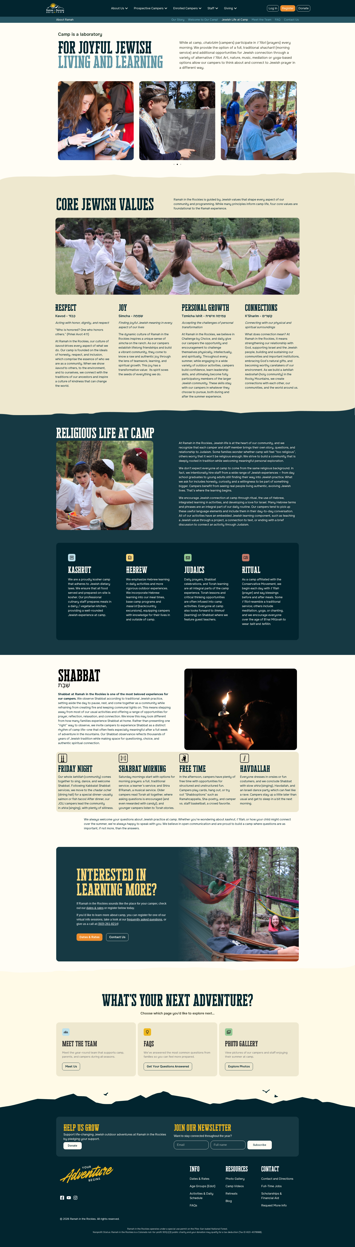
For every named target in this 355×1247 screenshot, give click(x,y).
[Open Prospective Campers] (165, 8)
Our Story (177, 19)
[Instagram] (75, 1197)
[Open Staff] (216, 8)
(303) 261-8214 (108, 923)
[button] (58, 119)
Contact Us (291, 19)
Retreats (231, 1193)
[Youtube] (69, 1197)
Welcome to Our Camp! (203, 19)
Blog (229, 1201)
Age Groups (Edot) (202, 1186)
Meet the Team (261, 19)
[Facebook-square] (62, 1197)
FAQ (277, 19)
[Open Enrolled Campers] (200, 8)
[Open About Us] (126, 8)
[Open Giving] (235, 8)
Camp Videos (235, 1186)
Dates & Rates (199, 1179)
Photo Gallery (235, 1179)
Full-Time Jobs (271, 1186)
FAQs (193, 1205)
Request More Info (274, 1205)
